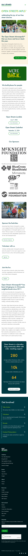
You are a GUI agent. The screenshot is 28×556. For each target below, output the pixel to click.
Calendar (3, 471)
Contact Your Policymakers (7, 509)
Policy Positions (4, 496)
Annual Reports (5, 494)
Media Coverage (5, 492)
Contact (3, 515)
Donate (3, 504)
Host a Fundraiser (5, 511)
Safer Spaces (4, 498)
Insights (3, 490)
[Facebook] (20, 553)
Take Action (4, 513)
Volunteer (3, 507)
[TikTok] (23, 553)
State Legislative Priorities (6, 461)
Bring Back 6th (4, 459)
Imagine (3, 476)
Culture (3, 483)
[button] (14, 74)
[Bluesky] (25, 553)
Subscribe (5, 530)
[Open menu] (25, 5)
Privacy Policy (18, 550)
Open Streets (4, 473)
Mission (3, 481)
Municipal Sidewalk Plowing (7, 463)
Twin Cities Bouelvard (6, 456)
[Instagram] (22, 553)
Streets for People (5, 465)
